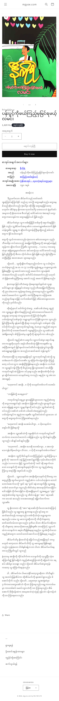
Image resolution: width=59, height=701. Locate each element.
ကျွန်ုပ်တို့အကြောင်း (13, 657)
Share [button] (7, 615)
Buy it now (29, 154)
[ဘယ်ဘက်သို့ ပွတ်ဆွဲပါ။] (23, 105)
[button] (5, 4)
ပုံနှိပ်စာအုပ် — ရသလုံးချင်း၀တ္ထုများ (36, 181)
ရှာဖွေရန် (9, 645)
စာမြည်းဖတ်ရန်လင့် (29, 176)
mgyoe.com (27, 696)
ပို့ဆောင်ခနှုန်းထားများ (15, 651)
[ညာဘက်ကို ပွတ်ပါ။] (36, 105)
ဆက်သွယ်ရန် (11, 664)
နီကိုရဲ (22, 168)
